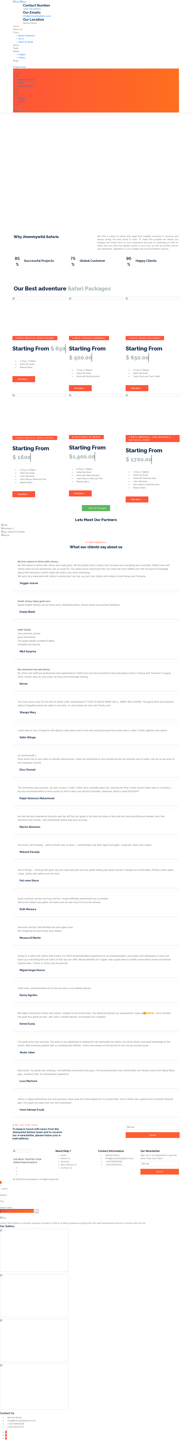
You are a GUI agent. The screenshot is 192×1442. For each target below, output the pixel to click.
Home (16, 26)
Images (21, 54)
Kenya (16, 45)
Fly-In (21, 38)
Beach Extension (26, 35)
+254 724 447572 (32, 9)
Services (65, 1161)
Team (15, 48)
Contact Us (66, 1167)
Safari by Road (25, 42)
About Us (17, 29)
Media (16, 51)
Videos (21, 57)
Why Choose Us (69, 1164)
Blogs (16, 60)
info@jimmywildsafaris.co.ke (37, 16)
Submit (152, 1135)
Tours (16, 32)
